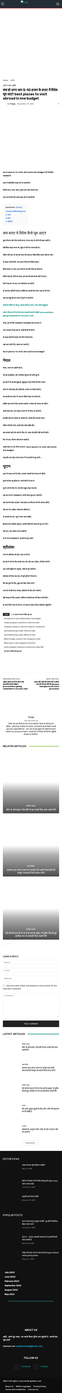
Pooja (12, 104)
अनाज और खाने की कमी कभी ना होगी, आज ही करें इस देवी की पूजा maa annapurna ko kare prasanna (46, 685)
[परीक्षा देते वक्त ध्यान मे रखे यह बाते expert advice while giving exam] (11, 1257)
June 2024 (10, 1276)
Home (5, 80)
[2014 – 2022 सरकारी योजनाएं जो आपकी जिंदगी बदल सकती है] (11, 1242)
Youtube (44, 1366)
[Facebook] (16, 1366)
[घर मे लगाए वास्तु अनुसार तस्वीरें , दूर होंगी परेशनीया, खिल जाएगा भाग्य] (11, 1226)
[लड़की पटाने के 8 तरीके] (11, 1201)
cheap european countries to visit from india (21, 622)
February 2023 (12, 1281)
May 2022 (10, 1294)
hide (19, 207)
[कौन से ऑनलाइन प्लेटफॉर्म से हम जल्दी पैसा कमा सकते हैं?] (31, 782)
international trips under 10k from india (19, 631)
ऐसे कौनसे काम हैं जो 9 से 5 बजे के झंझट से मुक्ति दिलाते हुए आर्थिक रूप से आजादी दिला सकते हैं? (31, 934)
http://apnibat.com (31, 721)
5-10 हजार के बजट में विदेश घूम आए (21, 614)
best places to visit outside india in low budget (22, 618)
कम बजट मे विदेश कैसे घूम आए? (13, 651)
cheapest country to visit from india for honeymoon (24, 626)
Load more (30, 1143)
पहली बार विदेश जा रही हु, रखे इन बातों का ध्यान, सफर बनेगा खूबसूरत (25, 305)
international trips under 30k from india (19, 635)
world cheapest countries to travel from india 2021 (24, 647)
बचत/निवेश (30, 866)
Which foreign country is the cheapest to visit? (22, 639)
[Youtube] (36, 1366)
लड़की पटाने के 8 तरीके (30, 1196)
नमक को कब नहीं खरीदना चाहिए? (33, 1165)
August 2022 (11, 1290)
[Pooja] (5, 104)
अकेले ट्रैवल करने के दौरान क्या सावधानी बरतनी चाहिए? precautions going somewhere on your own (15, 685)
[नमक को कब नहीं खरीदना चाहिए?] (11, 1170)
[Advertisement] (31, 42)
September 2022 (13, 1285)
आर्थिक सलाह (30, 806)
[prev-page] (4, 945)
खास (9, 85)
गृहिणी (14, 85)
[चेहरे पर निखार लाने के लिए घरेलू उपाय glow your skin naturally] (11, 1185)
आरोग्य (13, 80)
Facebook (26, 1366)
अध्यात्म (24, 1126)
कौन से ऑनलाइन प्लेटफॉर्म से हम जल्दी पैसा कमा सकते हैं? (31, 809)
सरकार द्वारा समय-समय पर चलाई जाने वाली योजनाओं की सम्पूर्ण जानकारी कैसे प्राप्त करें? (31, 871)
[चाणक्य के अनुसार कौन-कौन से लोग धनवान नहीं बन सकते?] (11, 1129)
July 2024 (10, 1272)
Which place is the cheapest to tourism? (20, 643)
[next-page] (9, 945)
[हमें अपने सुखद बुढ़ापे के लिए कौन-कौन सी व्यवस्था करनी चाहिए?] (11, 1108)
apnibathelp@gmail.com (29, 1346)
